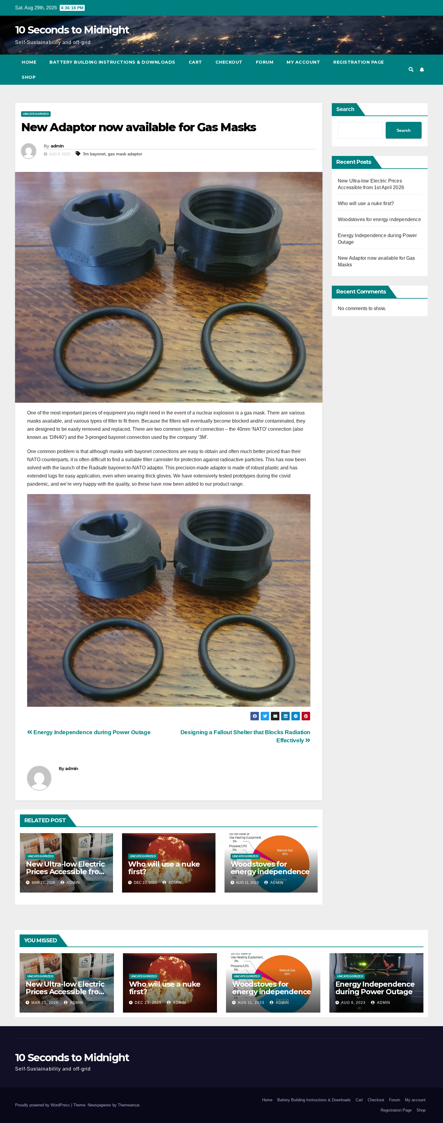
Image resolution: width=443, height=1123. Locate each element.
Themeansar (128, 1105)
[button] (411, 69)
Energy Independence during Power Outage (91, 732)
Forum (265, 62)
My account (303, 62)
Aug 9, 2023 (353, 1003)
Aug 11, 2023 (251, 1003)
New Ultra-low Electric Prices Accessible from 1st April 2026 (66, 871)
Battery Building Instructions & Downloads (112, 62)
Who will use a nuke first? (164, 868)
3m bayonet (94, 153)
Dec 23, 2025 (148, 1003)
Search (345, 109)
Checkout (229, 62)
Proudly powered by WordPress (43, 1105)
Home (29, 62)
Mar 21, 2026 (44, 1003)
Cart (195, 62)
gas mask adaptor (125, 153)
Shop (29, 77)
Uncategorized (36, 114)
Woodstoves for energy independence (270, 868)
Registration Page (358, 62)
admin (57, 146)
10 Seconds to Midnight (72, 30)
